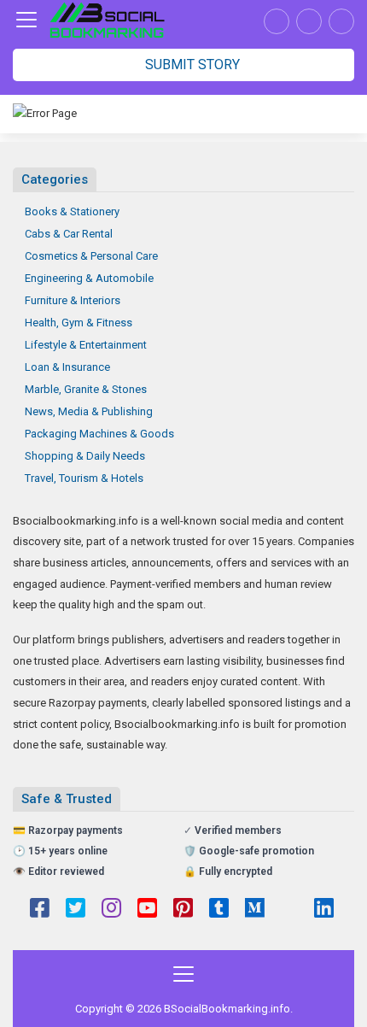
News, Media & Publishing (89, 411)
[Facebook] (40, 910)
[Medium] (255, 910)
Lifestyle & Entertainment (86, 344)
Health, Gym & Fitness (78, 322)
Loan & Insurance (67, 367)
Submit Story (191, 64)
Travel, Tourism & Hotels (84, 478)
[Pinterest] (183, 910)
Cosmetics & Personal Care (91, 255)
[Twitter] (75, 910)
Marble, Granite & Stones (86, 389)
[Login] (341, 21)
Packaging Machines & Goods (99, 433)
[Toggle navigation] (26, 20)
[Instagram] (111, 910)
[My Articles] (276, 21)
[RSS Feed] (289, 910)
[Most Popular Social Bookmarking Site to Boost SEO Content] (106, 20)
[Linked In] (324, 910)
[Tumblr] (219, 910)
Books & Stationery (72, 211)
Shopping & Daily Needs (85, 455)
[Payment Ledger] (309, 21)
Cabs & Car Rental (69, 233)
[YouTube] (147, 910)
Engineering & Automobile (89, 278)
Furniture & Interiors (72, 300)
